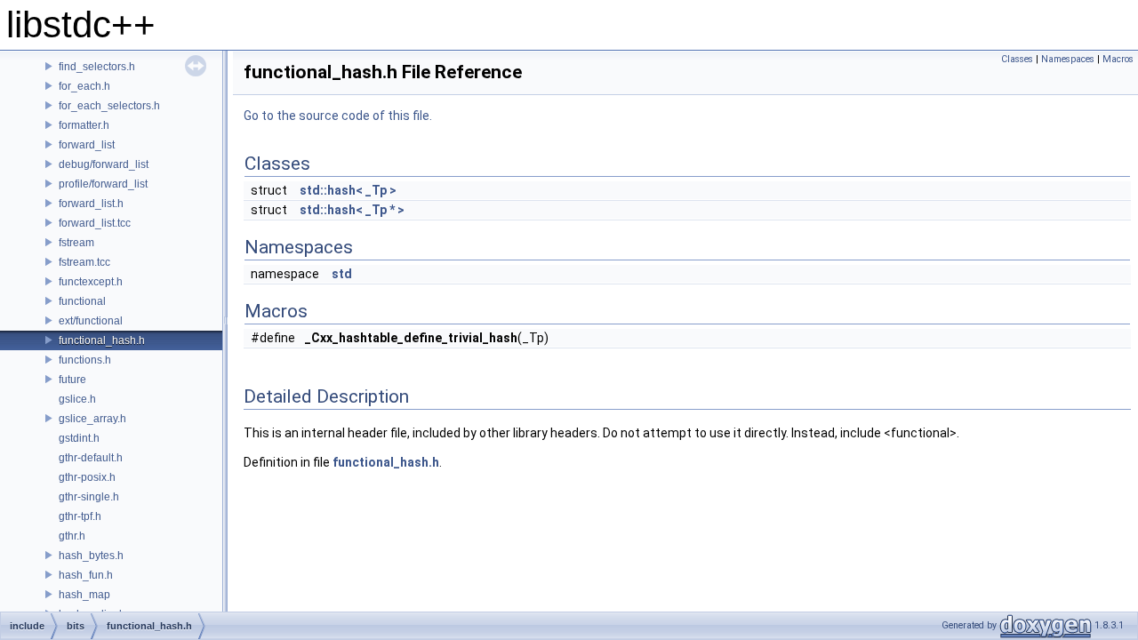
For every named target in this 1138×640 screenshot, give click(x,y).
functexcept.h (91, 282)
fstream (76, 242)
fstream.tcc (84, 262)
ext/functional (91, 321)
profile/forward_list (103, 184)
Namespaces (1067, 59)
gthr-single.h (89, 497)
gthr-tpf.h (80, 516)
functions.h (85, 360)
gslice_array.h (92, 418)
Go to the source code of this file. (338, 115)
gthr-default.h (91, 458)
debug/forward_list (103, 164)
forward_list (87, 145)
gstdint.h (79, 438)
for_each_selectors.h (109, 106)
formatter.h (84, 125)
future (72, 379)
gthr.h (72, 536)
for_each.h (84, 86)
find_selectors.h (97, 66)
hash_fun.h (86, 575)
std (342, 274)
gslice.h (77, 399)
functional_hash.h (102, 340)
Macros (1118, 59)
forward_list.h (91, 203)
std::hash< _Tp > (348, 190)
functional (82, 301)
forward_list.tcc (95, 223)
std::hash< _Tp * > (352, 210)
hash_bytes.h (91, 555)
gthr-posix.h (87, 477)
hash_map (84, 594)
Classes (1017, 59)
